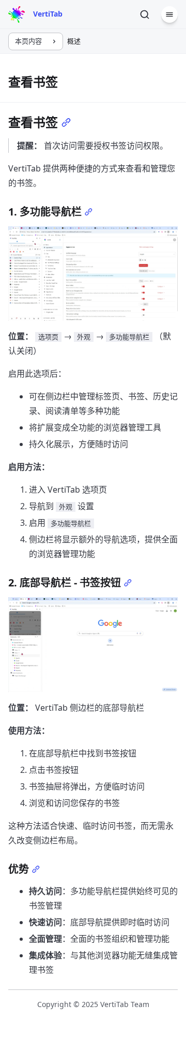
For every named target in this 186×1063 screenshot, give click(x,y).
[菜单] (169, 14)
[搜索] (144, 14)
